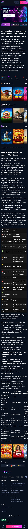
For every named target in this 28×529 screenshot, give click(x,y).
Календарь (16, 24)
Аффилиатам (4, 511)
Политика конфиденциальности (17, 490)
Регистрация (23, 2)
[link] (5, 465)
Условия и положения (15, 499)
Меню (3, 527)
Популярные (4, 487)
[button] (22, 18)
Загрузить (8, 15)
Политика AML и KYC (15, 487)
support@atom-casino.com (7, 507)
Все (26, 83)
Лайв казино (4, 490)
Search (24, 527)
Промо (7, 24)
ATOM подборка (17, 78)
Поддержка (14, 515)
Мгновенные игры (5, 492)
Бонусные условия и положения (17, 485)
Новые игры (10, 78)
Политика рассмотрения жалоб (17, 501)
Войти (16, 2)
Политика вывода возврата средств (18, 483)
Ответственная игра (15, 492)
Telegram (3, 509)
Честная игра (13, 494)
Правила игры (13, 497)
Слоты (3, 483)
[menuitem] (5, 483)
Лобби (3, 79)
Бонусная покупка (5, 494)
